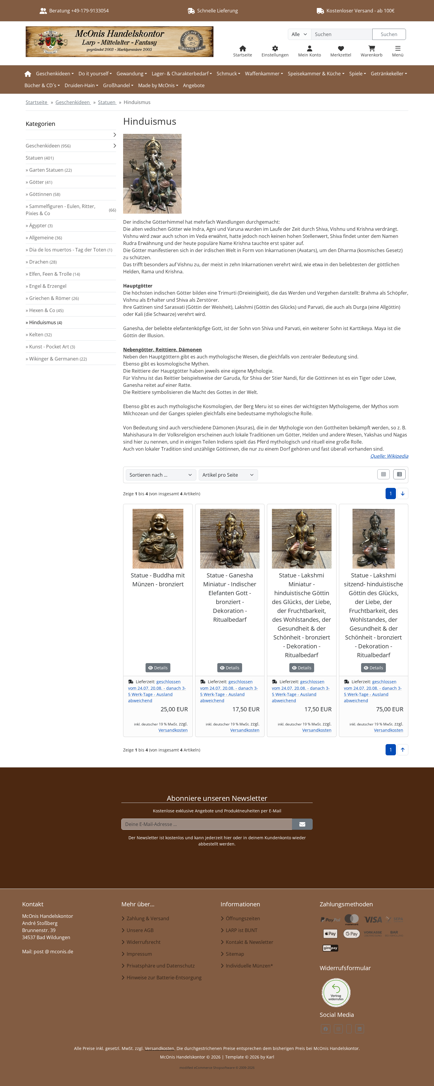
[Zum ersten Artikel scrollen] (402, 749)
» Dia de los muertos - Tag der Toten (69, 249)
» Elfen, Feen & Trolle (53, 274)
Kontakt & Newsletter (248, 942)
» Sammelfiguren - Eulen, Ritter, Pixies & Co (71, 210)
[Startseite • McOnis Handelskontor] (119, 43)
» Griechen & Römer (52, 298)
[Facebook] (325, 1028)
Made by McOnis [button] (156, 85)
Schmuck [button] (227, 73)
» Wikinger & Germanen (56, 358)
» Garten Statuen (49, 170)
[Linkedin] (359, 1028)
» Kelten (39, 334)
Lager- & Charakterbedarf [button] (180, 73)
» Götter (39, 182)
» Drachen (41, 262)
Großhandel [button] (116, 85)
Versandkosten (173, 730)
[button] (71, 134)
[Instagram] (338, 1028)
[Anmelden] (302, 824)
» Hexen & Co (44, 310)
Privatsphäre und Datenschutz (159, 965)
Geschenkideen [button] (53, 73)
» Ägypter (39, 225)
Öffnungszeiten (241, 918)
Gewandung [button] (130, 73)
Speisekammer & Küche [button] (314, 73)
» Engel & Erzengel (46, 286)
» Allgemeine (44, 237)
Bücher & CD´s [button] (40, 85)
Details (160, 668)
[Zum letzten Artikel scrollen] (402, 493)
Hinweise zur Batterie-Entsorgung (163, 977)
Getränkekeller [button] (387, 73)
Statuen (40, 158)
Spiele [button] (356, 73)
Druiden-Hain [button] (80, 85)
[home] (28, 73)
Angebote (194, 85)
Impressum (138, 954)
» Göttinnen (43, 194)
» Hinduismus (44, 322)
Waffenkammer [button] (262, 73)
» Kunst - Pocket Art (50, 346)
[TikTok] (349, 1028)
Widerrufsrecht (142, 942)
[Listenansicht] (399, 474)
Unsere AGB (139, 930)
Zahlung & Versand (146, 918)
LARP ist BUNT (240, 930)
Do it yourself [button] (93, 73)
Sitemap (233, 954)
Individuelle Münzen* (248, 965)
